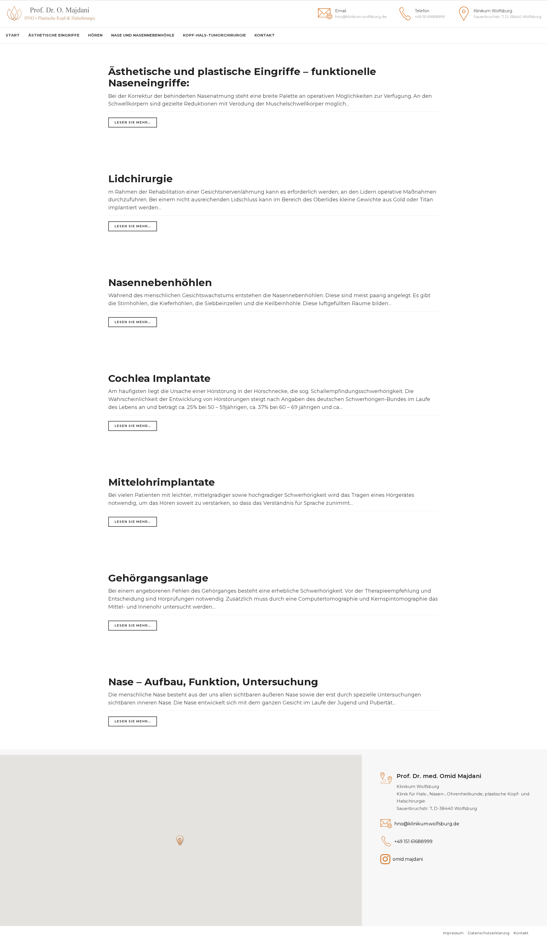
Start (13, 35)
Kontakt (264, 35)
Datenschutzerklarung (488, 933)
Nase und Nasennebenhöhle (142, 35)
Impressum (453, 933)
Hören (95, 35)
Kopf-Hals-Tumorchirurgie (214, 35)
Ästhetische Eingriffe (53, 35)
